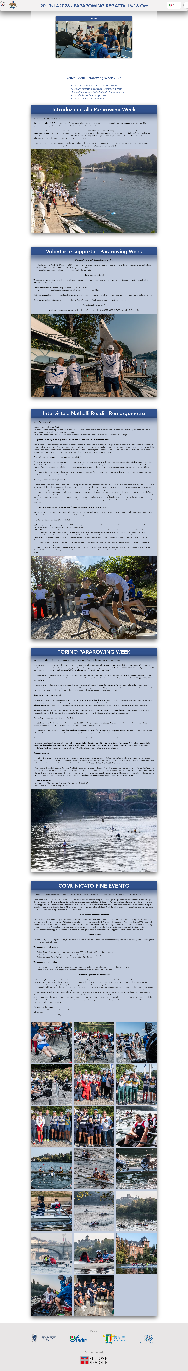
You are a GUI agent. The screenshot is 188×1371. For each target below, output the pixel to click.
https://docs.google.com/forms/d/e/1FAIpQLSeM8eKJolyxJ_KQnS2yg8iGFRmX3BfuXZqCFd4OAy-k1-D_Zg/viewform (94, 310)
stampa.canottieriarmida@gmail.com (53, 785)
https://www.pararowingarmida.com (108, 738)
